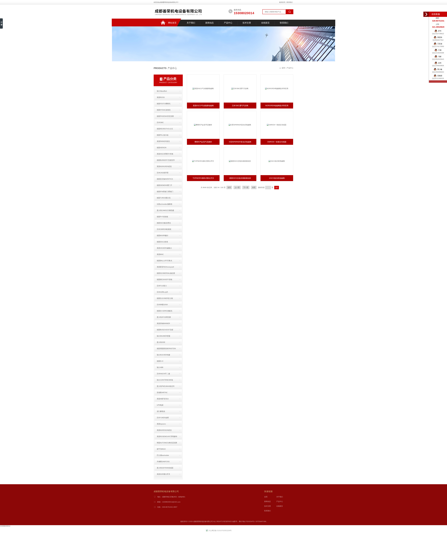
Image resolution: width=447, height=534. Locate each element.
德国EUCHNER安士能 (165, 298)
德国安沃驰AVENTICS (165, 179)
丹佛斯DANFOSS (163, 461)
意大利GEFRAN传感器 (165, 468)
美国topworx (161, 424)
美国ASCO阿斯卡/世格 (165, 154)
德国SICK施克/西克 (164, 223)
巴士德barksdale (163, 455)
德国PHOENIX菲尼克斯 (165, 116)
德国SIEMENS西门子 (164, 185)
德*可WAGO (161, 449)
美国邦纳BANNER (163, 323)
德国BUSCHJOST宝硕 (165, 330)
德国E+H (160, 361)
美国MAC (160, 254)
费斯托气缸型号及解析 (203, 142)
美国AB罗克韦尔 (163, 399)
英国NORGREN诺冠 (164, 166)
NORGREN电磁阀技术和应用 (276, 106)
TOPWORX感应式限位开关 (203, 178)
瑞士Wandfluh (162, 91)
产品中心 (228, 23)
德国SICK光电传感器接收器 (240, 178)
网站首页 (172, 23)
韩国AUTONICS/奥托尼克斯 (167, 443)
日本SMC (160, 122)
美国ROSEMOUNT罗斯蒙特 (167, 436)
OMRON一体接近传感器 (276, 142)
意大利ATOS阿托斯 (164, 317)
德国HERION (161, 148)
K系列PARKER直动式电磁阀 (240, 142)
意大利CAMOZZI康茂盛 (165, 210)
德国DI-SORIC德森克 (164, 311)
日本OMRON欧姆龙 (164, 229)
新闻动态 (209, 23)
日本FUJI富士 (162, 286)
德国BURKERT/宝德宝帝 (166, 160)
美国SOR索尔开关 (163, 474)
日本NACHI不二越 (163, 374)
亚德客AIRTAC (162, 392)
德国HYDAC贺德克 (164, 110)
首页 (283, 68)
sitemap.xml (261, 521)
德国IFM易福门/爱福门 (165, 191)
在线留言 (265, 23)
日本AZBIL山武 (162, 292)
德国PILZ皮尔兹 (162, 135)
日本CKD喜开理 (162, 173)
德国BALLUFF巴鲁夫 (164, 261)
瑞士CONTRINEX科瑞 (165, 380)
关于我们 (191, 23)
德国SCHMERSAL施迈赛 (166, 273)
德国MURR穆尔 (162, 235)
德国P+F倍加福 (162, 217)
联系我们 (290, 2)
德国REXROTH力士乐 (165, 129)
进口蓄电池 (161, 411)
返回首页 (282, 2)
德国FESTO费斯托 (163, 104)
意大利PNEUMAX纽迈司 (165, 386)
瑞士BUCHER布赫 (163, 355)
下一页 (245, 187)
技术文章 (247, 23)
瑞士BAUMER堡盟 (163, 336)
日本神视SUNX (162, 304)
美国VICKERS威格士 (164, 248)
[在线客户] (426, 14)
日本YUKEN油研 (163, 418)
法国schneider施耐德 (164, 204)
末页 (253, 187)
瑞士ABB (160, 367)
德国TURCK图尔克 (164, 198)
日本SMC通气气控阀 (240, 106)
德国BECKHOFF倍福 (164, 279)
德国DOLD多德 (162, 242)
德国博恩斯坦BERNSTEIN (166, 348)
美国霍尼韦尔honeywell (165, 267)
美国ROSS (161, 97)
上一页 (237, 187)
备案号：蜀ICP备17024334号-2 (243, 521)
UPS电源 (160, 405)
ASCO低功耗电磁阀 (277, 178)
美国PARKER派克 (163, 141)
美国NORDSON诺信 (164, 430)
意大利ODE (161, 342)
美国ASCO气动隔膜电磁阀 (203, 106)
